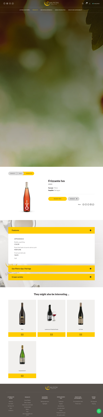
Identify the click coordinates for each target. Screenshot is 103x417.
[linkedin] (83, 204)
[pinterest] (91, 204)
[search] (82, 3)
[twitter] (88, 204)
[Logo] (51, 3)
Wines (20, 173)
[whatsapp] (93, 204)
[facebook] (86, 204)
